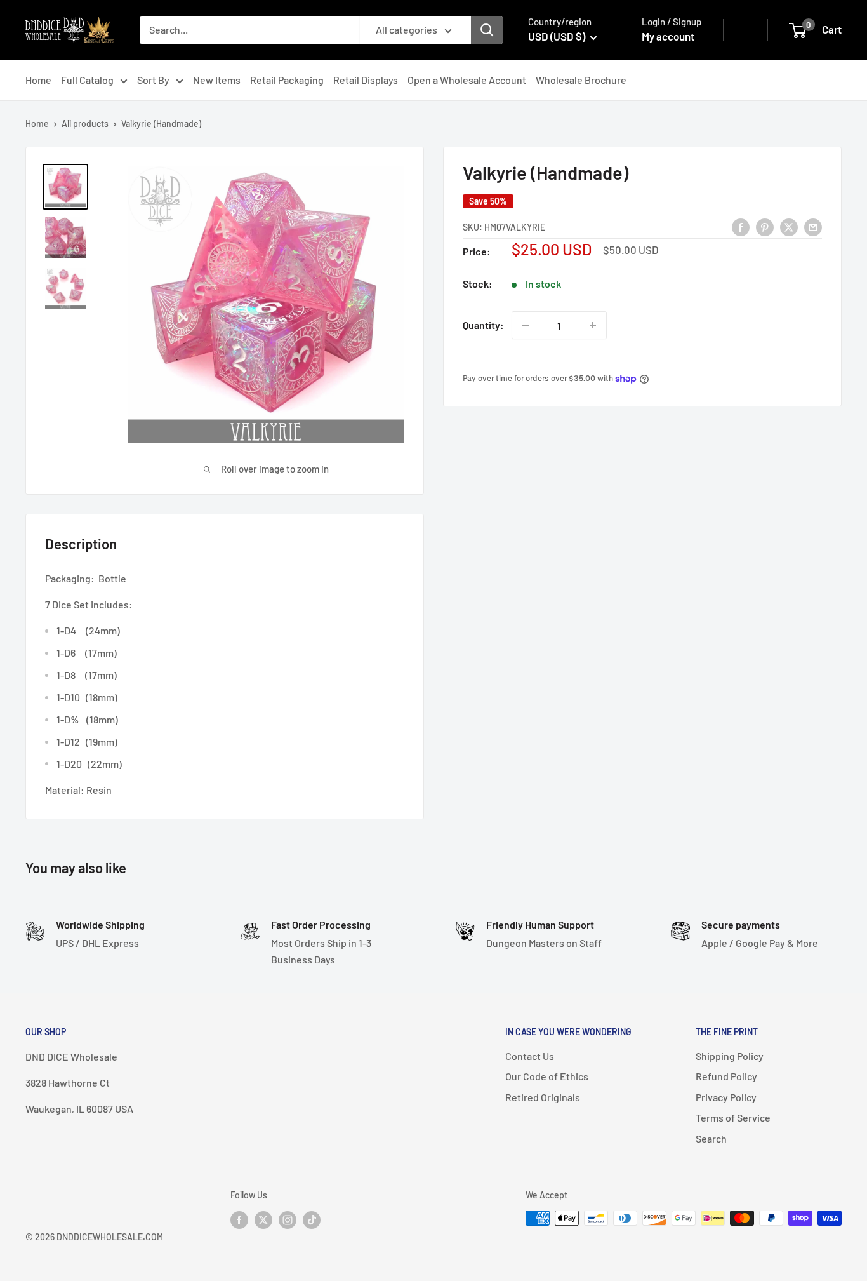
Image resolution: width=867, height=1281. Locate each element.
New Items (217, 80)
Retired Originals (542, 1097)
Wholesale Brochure (581, 80)
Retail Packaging (287, 80)
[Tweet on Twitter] (789, 226)
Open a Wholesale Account (466, 80)
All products (85, 123)
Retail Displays (365, 80)
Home (38, 80)
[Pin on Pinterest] (765, 226)
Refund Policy (726, 1076)
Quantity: (483, 325)
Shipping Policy (730, 1056)
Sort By (153, 80)
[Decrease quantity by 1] (525, 325)
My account (668, 36)
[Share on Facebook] (741, 226)
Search (711, 1138)
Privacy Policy (726, 1097)
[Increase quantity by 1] (592, 325)
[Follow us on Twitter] (263, 1219)
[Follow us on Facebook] (239, 1219)
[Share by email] (813, 226)
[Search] (487, 30)
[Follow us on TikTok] (312, 1219)
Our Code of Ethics (546, 1076)
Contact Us (529, 1056)
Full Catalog (87, 80)
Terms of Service (733, 1117)
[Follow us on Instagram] (287, 1219)
